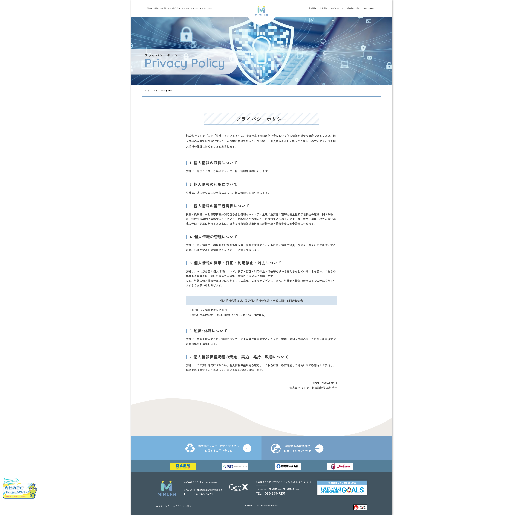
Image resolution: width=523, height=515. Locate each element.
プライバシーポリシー (183, 506)
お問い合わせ (369, 8)
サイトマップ (162, 506)
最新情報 (312, 8)
